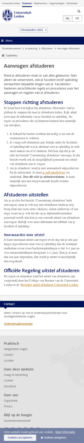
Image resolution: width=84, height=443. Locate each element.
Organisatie (10, 401)
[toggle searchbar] (79, 11)
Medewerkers (40, 3)
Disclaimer (10, 386)
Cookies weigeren (55, 437)
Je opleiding (31, 48)
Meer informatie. (65, 432)
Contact (8, 355)
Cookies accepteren (20, 437)
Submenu (11, 55)
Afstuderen (47, 48)
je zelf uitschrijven (53, 172)
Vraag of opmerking (16, 375)
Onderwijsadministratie (18, 324)
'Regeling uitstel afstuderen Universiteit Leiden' (49, 285)
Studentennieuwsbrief (17, 421)
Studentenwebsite (11, 48)
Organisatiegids (56, 3)
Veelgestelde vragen (16, 349)
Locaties (9, 360)
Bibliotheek (72, 3)
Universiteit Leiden (11, 3)
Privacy (8, 406)
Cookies (8, 380)
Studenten (27, 3)
